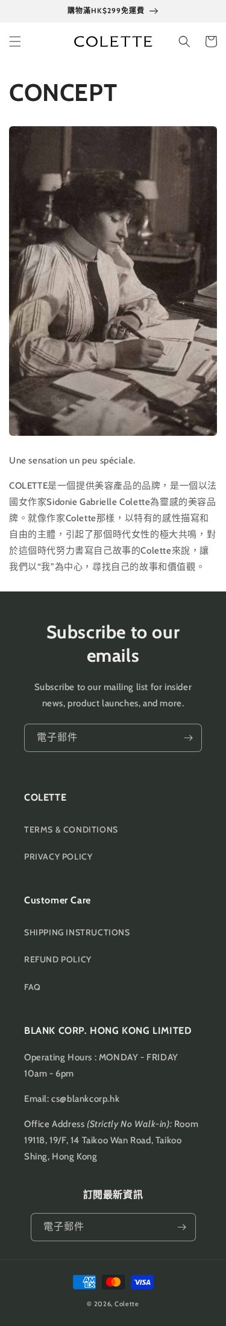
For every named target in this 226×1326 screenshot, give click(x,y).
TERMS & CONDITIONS (71, 829)
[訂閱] (188, 738)
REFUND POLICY (58, 959)
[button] (15, 41)
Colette (127, 1304)
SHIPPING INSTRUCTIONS (77, 932)
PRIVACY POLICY (58, 856)
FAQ (32, 987)
